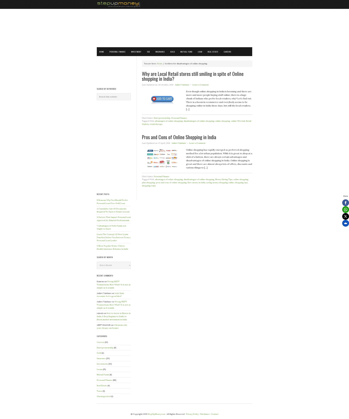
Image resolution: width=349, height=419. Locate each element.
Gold (99, 353)
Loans (99, 369)
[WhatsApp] (345, 209)
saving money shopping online (220, 182)
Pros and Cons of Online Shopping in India (179, 137)
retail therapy (156, 124)
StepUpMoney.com (156, 414)
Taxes (99, 391)
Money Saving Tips (223, 179)
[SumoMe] (345, 223)
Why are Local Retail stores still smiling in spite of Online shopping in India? (193, 76)
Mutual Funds (103, 374)
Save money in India (196, 182)
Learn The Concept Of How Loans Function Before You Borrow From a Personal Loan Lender (113, 237)
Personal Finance (179, 118)
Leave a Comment (200, 84)
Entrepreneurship (162, 118)
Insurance (101, 358)
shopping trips (149, 185)
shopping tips (241, 182)
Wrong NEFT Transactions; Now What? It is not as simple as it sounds (113, 284)
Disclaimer (205, 414)
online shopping (222, 121)
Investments (102, 364)
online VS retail (238, 121)
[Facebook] (345, 202)
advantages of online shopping (169, 121)
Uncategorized (104, 396)
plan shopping (148, 182)
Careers (100, 342)
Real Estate (102, 385)
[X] (345, 216)
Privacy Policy (192, 414)
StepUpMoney (174, 4)
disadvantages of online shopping (199, 121)
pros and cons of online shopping (171, 182)
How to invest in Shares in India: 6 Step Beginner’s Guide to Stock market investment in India (113, 316)
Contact (214, 414)
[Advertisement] (174, 28)
